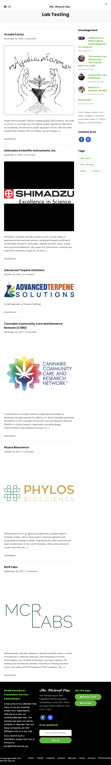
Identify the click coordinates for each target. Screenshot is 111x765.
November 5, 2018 (13, 155)
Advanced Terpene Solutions (24, 270)
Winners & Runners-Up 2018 (97, 89)
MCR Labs (11, 567)
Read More (10, 139)
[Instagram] (10, 7)
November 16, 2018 (13, 38)
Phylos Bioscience (16, 447)
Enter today (45, 709)
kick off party (87, 164)
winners (96, 171)
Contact (91, 758)
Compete (50, 758)
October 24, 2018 (12, 274)
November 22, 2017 (13, 332)
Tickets (40, 758)
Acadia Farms (14, 34)
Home (31, 758)
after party (85, 158)
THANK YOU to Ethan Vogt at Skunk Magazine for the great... (92, 43)
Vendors (61, 758)
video (83, 171)
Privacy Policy (104, 758)
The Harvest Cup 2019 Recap (97, 77)
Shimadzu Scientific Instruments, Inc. (30, 150)
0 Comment (30, 38)
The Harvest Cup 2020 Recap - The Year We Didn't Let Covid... (92, 61)
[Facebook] (81, 139)
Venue (82, 758)
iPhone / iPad (88, 696)
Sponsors (72, 758)
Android (86, 703)
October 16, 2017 (12, 451)
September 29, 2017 (14, 571)
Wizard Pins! (84, 100)
